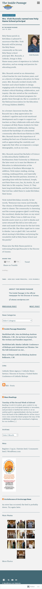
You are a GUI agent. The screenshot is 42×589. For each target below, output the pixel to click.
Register (5, 448)
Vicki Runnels (34, 279)
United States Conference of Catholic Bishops (20, 374)
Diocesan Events (9, 15)
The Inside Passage (14, 3)
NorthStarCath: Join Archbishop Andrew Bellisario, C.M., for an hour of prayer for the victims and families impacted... (19, 337)
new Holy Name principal (17, 279)
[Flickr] (16, 579)
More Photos (7, 561)
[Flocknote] (8, 579)
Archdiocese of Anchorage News (17, 499)
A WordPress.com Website (11, 583)
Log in (13, 448)
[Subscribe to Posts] (3, 385)
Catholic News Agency (11, 371)
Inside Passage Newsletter (15, 329)
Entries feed (22, 448)
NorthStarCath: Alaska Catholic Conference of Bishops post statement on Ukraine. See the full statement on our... (20, 347)
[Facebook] (4, 579)
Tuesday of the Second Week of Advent (18, 402)
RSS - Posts (10, 385)
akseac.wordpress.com (20, 299)
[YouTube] (12, 579)
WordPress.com (14, 451)
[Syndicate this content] (3, 329)
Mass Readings (10, 397)
